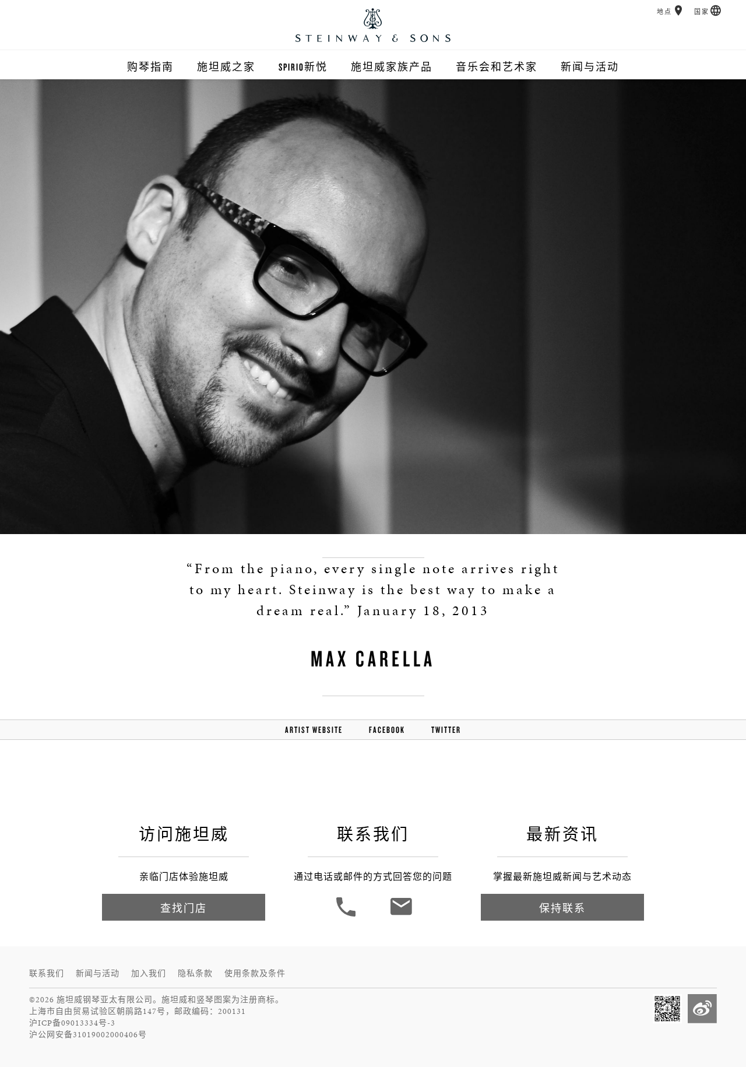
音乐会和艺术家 (496, 67)
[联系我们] (401, 915)
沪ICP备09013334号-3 (72, 1023)
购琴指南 (150, 67)
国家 (701, 12)
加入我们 (148, 973)
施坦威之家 (226, 67)
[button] (678, 10)
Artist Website (314, 729)
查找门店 (183, 908)
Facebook (387, 729)
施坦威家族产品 (391, 67)
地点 (664, 12)
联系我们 (46, 973)
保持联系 (562, 908)
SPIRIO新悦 (303, 67)
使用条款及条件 (255, 973)
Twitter (446, 729)
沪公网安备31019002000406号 (88, 1034)
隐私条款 (195, 973)
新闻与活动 (590, 67)
